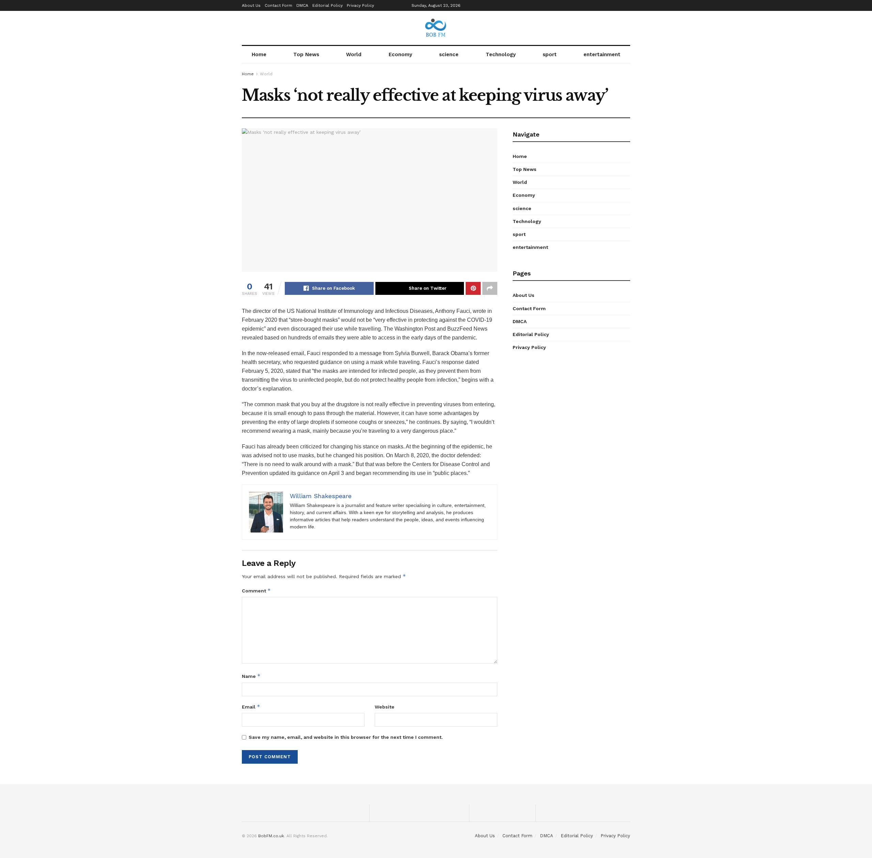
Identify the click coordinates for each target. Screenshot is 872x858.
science (448, 54)
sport (550, 54)
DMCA (302, 5)
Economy (400, 54)
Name (251, 676)
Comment (256, 590)
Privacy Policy (360, 5)
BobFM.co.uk (271, 835)
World (353, 54)
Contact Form (278, 5)
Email (251, 706)
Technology (501, 54)
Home (259, 54)
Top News (306, 54)
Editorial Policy (327, 5)
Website (384, 707)
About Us (251, 5)
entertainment (601, 54)
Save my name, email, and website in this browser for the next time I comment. (346, 737)
